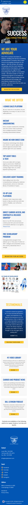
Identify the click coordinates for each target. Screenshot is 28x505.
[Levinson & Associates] (6, 14)
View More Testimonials (13, 342)
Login (9, 3)
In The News (4, 3)
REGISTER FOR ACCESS (11, 89)
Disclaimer (4, 491)
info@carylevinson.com (7, 458)
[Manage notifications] (3, 501)
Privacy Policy (5, 492)
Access (13, 370)
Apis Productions (17, 503)
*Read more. (6, 226)
